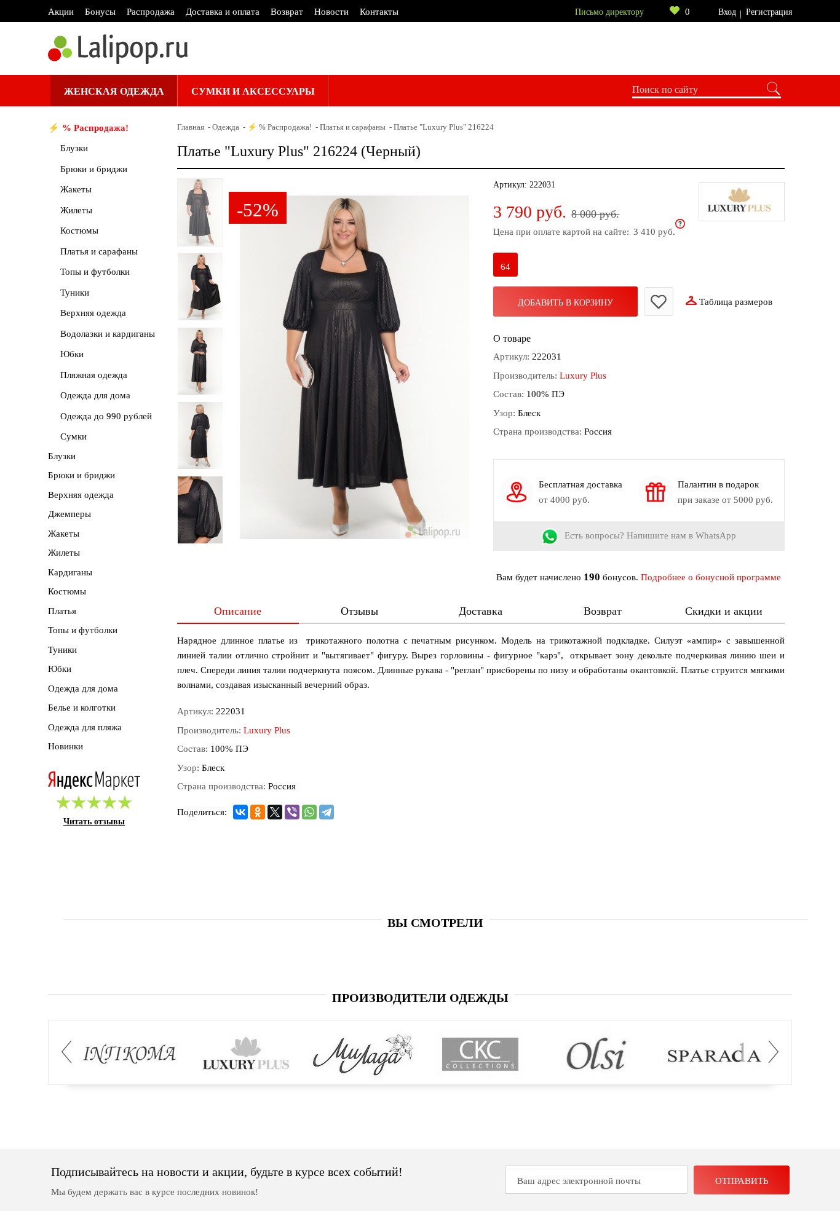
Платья (62, 611)
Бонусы (100, 12)
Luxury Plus (583, 376)
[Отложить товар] (658, 301)
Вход (727, 12)
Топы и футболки (95, 272)
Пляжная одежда (93, 375)
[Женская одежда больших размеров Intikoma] (129, 1055)
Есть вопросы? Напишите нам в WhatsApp (650, 535)
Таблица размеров (735, 302)
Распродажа (151, 12)
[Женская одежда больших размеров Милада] (363, 1055)
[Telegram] (326, 812)
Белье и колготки (82, 707)
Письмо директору (609, 12)
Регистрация (769, 12)
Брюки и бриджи (93, 169)
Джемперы (69, 514)
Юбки (72, 354)
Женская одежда (114, 91)
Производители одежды (420, 997)
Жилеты (76, 210)
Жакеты (76, 189)
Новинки (65, 746)
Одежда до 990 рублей (106, 416)
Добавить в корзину (565, 302)
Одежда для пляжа (85, 727)
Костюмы (79, 230)
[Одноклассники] (257, 812)
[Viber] (292, 812)
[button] (70, 1052)
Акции (61, 12)
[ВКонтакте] (240, 812)
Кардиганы (70, 572)
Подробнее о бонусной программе (711, 577)
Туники (74, 293)
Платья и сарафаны (99, 251)
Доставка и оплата (223, 12)
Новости (331, 12)
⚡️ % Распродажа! (88, 128)
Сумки (73, 436)
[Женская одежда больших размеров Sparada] (714, 1055)
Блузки (74, 148)
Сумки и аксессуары (253, 91)
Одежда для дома (95, 395)
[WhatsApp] (309, 812)
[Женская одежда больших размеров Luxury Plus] (246, 1055)
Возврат (287, 12)
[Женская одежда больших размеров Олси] (597, 1055)
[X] (274, 812)
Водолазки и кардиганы (107, 334)
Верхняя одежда (93, 313)
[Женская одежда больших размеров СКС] (480, 1055)
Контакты (379, 12)
